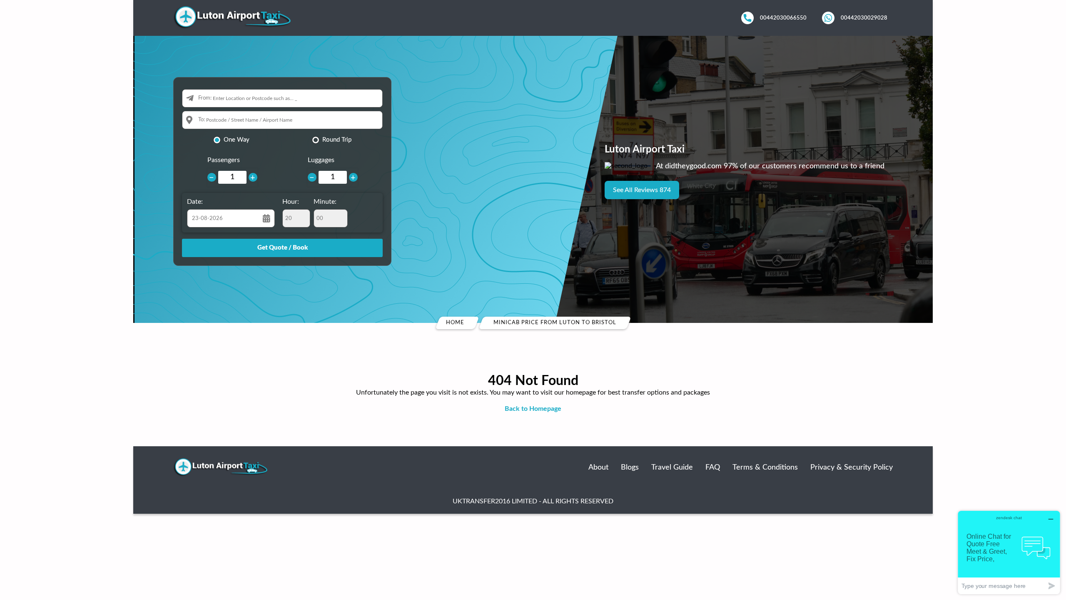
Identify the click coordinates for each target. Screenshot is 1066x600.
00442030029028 (864, 18)
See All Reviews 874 (642, 190)
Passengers (223, 160)
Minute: (325, 201)
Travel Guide (672, 467)
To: (201, 119)
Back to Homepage (533, 408)
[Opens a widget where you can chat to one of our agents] (1009, 552)
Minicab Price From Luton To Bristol (554, 322)
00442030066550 (783, 18)
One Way (236, 140)
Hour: (290, 201)
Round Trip (336, 140)
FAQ (712, 467)
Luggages (321, 160)
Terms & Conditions (765, 467)
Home (455, 322)
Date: (195, 201)
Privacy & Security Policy (851, 467)
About (598, 467)
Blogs (630, 467)
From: (205, 98)
